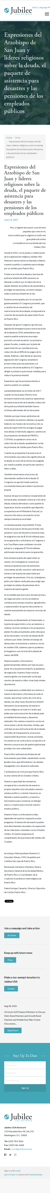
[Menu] (47, 14)
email (17, 1170)
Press (18, 137)
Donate (11, 988)
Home (9, 137)
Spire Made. (10, 1174)
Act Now (12, 935)
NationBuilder (35, 1174)
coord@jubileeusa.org (21, 1149)
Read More (13, 1030)
